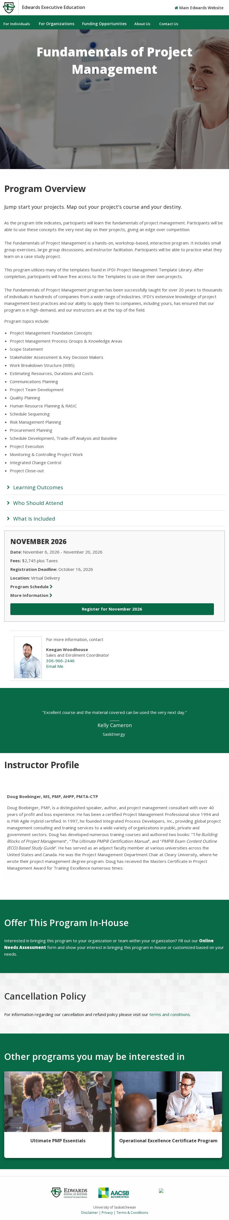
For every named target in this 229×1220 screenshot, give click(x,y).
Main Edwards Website (200, 7)
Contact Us (168, 23)
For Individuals (16, 23)
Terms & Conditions (132, 1212)
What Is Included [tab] (34, 518)
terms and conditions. (170, 1014)
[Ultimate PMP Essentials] (58, 1101)
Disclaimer (89, 1212)
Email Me (54, 666)
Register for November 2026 (112, 609)
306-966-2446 (60, 660)
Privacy (107, 1212)
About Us (142, 23)
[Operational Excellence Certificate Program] (168, 1101)
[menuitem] (17, 23)
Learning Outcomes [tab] (38, 487)
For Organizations (56, 23)
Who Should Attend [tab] (38, 503)
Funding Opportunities (104, 23)
